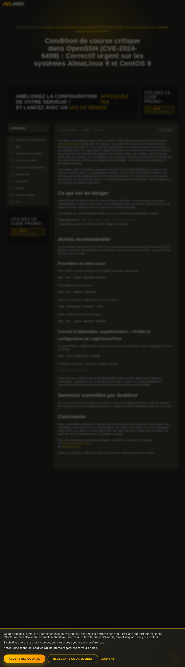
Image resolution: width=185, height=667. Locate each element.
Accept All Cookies (24, 658)
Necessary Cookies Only (73, 658)
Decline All (107, 658)
